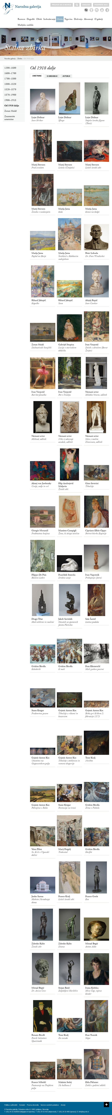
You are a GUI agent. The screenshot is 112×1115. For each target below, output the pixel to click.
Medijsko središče (25, 25)
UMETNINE (37, 76)
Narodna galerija (10, 59)
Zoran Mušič (10, 111)
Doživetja (78, 19)
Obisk (39, 19)
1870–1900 (10, 94)
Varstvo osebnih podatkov (50, 1105)
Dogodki (31, 19)
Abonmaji (88, 19)
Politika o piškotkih (10, 1105)
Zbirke (60, 19)
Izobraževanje (49, 19)
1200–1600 (10, 67)
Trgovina (68, 19)
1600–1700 (10, 73)
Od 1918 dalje (29, 59)
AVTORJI (66, 76)
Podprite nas (101, 5)
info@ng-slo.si (84, 1112)
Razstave (21, 19)
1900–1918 (10, 100)
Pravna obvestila (33, 1105)
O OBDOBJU (52, 76)
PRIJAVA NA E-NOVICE (61, 5)
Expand (106, 1104)
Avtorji (63, 1105)
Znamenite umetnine (9, 118)
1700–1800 (10, 78)
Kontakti (22, 1105)
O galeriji (98, 19)
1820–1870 (10, 89)
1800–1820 (10, 84)
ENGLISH (86, 5)
